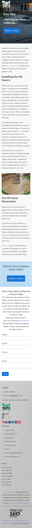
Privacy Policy (19, 503)
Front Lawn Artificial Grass (13, 453)
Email (8, 343)
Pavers (7, 449)
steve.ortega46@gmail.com (13, 395)
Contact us (5, 245)
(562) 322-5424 (10, 392)
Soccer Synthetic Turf (12, 456)
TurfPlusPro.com (9, 492)
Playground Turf (10, 430)
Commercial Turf (10, 441)
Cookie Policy (15, 506)
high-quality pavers (12, 66)
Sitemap (11, 503)
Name (9, 335)
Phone (9, 352)
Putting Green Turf (11, 434)
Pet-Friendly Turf (10, 445)
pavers (19, 131)
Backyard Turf (9, 438)
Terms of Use (25, 506)
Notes (4, 361)
